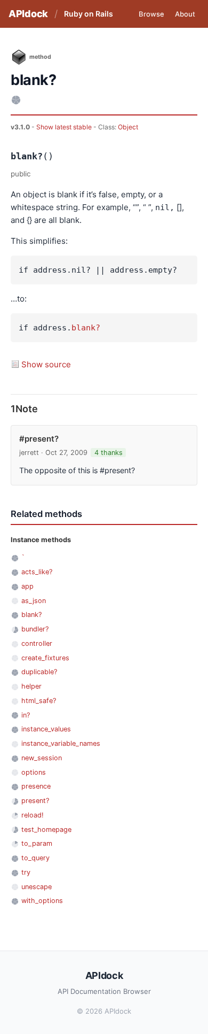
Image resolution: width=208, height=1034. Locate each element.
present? (35, 801)
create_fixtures (45, 658)
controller (36, 643)
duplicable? (39, 672)
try (25, 872)
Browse (151, 14)
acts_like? (36, 572)
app (27, 586)
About (185, 14)
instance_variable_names (60, 743)
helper (31, 686)
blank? (85, 328)
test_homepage (46, 829)
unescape (36, 887)
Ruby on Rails (88, 13)
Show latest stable (64, 127)
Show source (46, 364)
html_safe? (38, 701)
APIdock (28, 13)
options (33, 772)
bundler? (35, 629)
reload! (32, 815)
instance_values (46, 729)
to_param (36, 843)
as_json (33, 601)
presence (36, 786)
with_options (42, 901)
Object (128, 127)
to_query (35, 858)
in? (25, 715)
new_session (41, 758)
